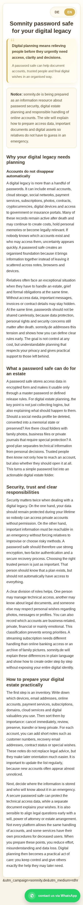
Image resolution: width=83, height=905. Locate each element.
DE (57, 12)
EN (69, 12)
